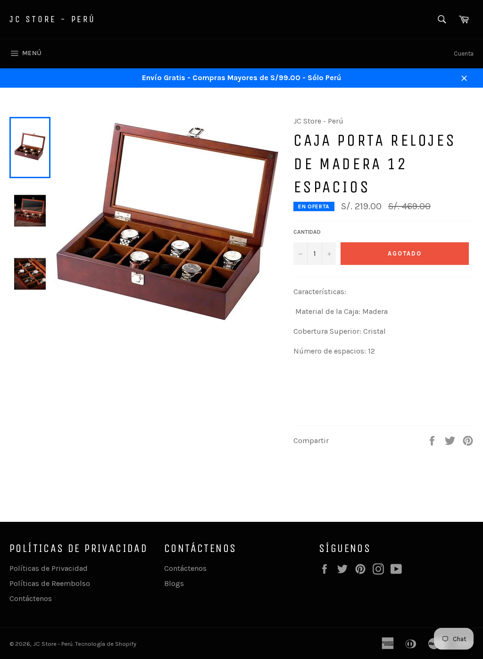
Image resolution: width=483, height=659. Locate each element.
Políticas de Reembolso (49, 583)
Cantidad (307, 232)
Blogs (174, 583)
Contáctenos (30, 598)
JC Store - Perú (52, 19)
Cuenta (464, 53)
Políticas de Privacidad (48, 568)
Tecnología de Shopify (105, 643)
